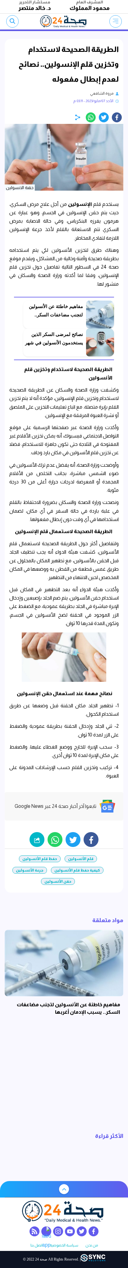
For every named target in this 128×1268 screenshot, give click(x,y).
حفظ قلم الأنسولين (39, 859)
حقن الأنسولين (57, 881)
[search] (12, 21)
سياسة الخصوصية (64, 1245)
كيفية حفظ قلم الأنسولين (77, 870)
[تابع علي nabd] (46, 1231)
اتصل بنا (36, 1245)
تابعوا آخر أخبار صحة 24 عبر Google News (55, 806)
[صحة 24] (64, 21)
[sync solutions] (92, 1259)
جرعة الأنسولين (29, 870)
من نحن (91, 1245)
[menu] (115, 21)
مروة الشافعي (101, 93)
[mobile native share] (37, 839)
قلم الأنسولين (81, 859)
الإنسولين (80, 204)
